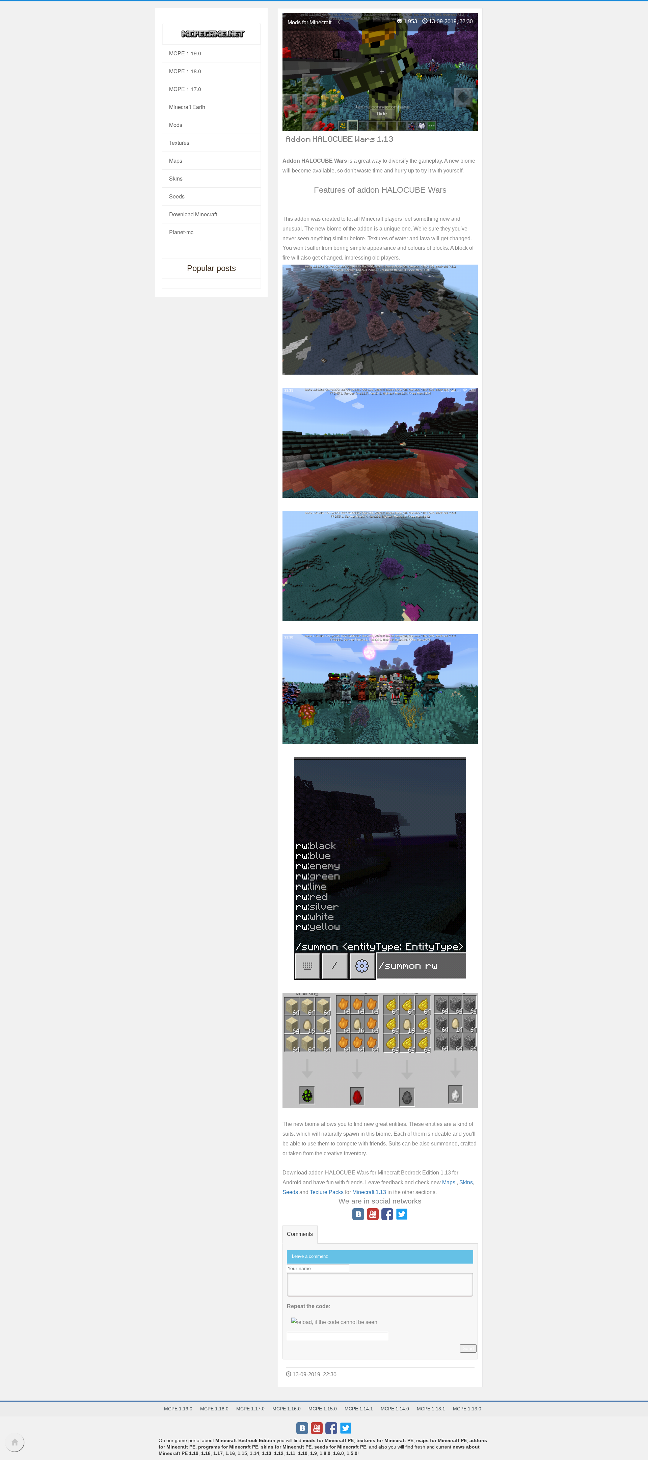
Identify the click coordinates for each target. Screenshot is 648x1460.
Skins (466, 1182)
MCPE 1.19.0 (185, 53)
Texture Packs (327, 1192)
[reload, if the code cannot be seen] (334, 1322)
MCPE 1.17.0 (185, 89)
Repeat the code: (308, 1306)
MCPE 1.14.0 (395, 1408)
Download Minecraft (193, 214)
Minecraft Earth (187, 107)
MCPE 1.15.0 (322, 1408)
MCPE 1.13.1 (431, 1408)
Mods (175, 125)
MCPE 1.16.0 (286, 1408)
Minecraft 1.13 (369, 1192)
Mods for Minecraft (309, 22)
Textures (179, 142)
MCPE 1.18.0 (185, 71)
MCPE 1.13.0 (467, 1408)
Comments (300, 1234)
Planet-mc (181, 232)
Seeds (290, 1192)
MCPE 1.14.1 (359, 1408)
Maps (449, 1182)
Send (468, 1348)
